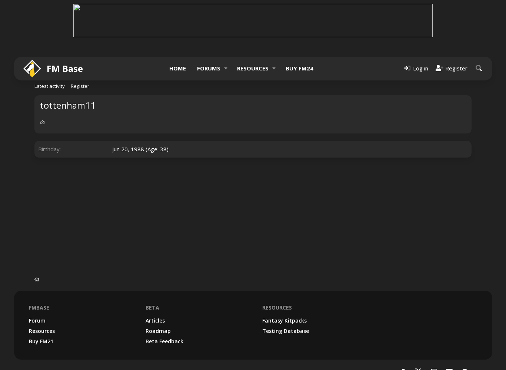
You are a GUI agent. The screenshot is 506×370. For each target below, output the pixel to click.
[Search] (479, 68)
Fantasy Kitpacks (284, 320)
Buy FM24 (299, 68)
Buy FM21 (41, 341)
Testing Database (285, 330)
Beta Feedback (164, 341)
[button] (225, 68)
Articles (155, 320)
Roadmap (158, 330)
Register (80, 86)
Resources (253, 68)
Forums (208, 68)
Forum (37, 320)
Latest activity (49, 86)
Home (177, 68)
